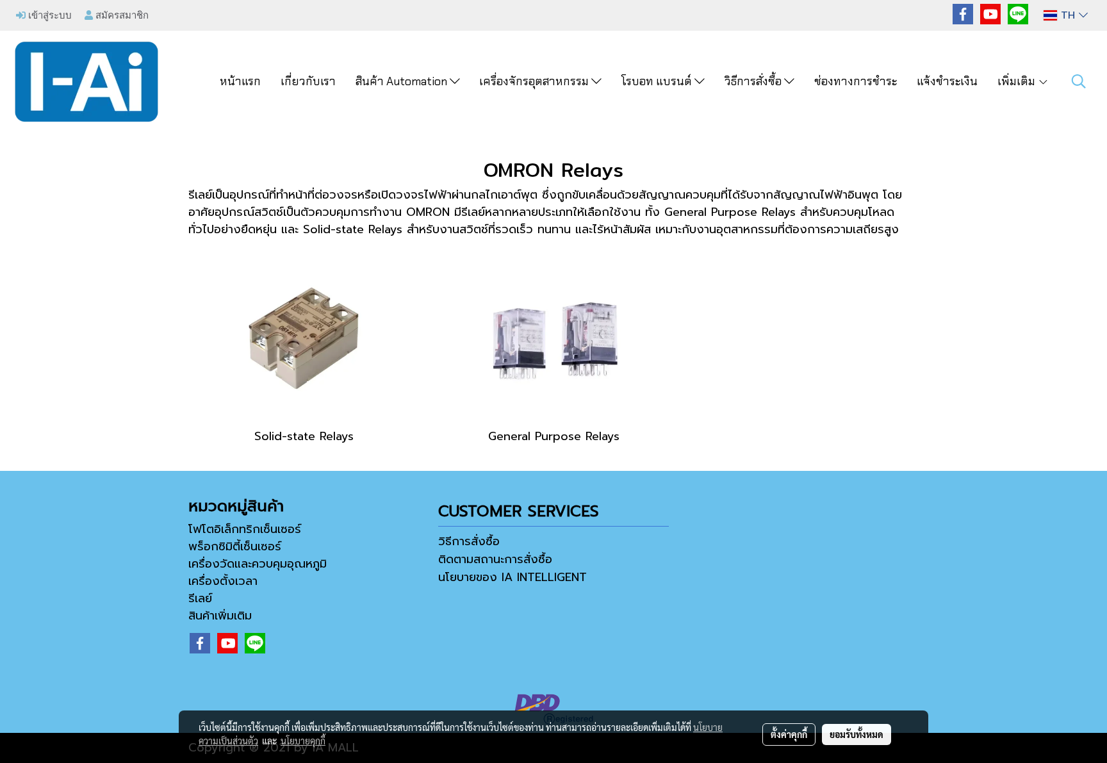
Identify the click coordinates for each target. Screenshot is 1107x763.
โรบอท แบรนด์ (657, 81)
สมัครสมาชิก (121, 15)
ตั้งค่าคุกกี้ (789, 734)
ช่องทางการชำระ (855, 81)
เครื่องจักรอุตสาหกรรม (535, 81)
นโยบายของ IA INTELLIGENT (512, 577)
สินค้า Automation (403, 81)
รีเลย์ (200, 598)
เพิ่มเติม (1017, 81)
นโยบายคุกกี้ (303, 740)
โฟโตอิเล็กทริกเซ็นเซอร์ (244, 529)
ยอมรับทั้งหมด (856, 734)
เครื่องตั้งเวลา (223, 581)
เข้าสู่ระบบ (49, 15)
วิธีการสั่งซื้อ (754, 81)
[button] (1079, 81)
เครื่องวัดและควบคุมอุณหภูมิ (257, 564)
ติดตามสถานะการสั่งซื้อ (495, 559)
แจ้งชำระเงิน (947, 81)
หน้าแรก (240, 81)
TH (1068, 15)
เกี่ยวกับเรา (308, 81)
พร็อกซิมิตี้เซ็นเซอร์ (234, 546)
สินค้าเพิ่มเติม (220, 616)
